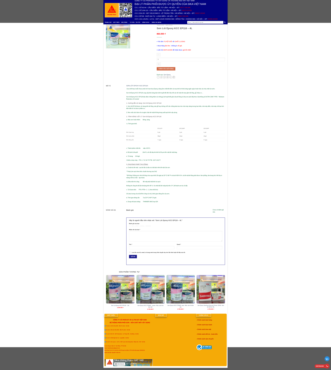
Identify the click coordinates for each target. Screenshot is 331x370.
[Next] (225, 294)
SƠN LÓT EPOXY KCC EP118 (137, 86)
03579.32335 (187, 10)
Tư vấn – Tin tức (135, 22)
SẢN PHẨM (124, 22)
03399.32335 (213, 19)
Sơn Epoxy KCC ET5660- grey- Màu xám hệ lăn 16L (180, 306)
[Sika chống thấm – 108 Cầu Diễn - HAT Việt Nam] (118, 10)
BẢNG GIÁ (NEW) (156, 22)
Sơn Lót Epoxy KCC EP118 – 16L (120, 305)
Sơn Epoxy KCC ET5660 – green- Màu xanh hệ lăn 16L (150, 306)
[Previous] (106, 294)
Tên (130, 244)
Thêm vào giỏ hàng (166, 69)
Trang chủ (160, 25)
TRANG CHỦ (108, 22)
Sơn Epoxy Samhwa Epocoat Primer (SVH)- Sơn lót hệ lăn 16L (211, 306)
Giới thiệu (116, 22)
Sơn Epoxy (169, 25)
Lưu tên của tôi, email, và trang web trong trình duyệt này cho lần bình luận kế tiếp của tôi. (158, 252)
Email (179, 244)
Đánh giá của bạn (134, 223)
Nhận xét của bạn (134, 229)
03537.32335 (200, 13)
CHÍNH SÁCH (145, 22)
